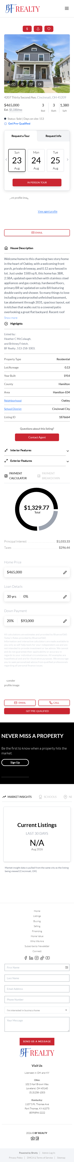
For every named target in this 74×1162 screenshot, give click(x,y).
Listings (37, 916)
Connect (37, 951)
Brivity (34, 1153)
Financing (37, 931)
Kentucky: (37, 1100)
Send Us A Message (37, 1041)
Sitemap (61, 1157)
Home (37, 911)
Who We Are (37, 941)
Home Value (37, 936)
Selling (37, 926)
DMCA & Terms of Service (40, 1157)
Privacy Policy (16, 1157)
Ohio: (37, 1080)
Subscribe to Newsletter (37, 946)
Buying (37, 921)
